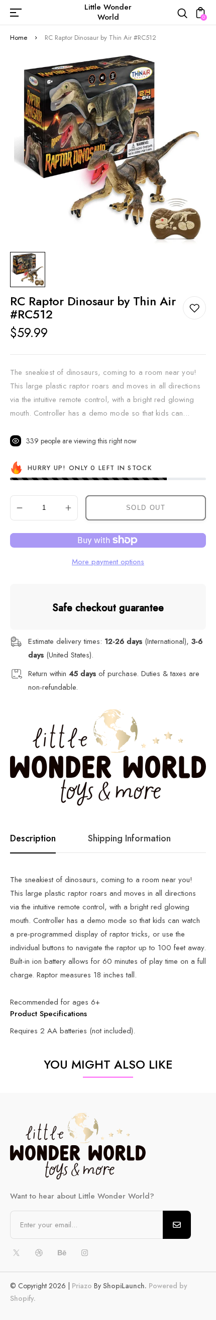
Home (18, 37)
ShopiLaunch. (125, 1286)
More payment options (108, 561)
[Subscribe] (177, 1225)
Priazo (82, 1286)
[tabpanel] (30, 269)
